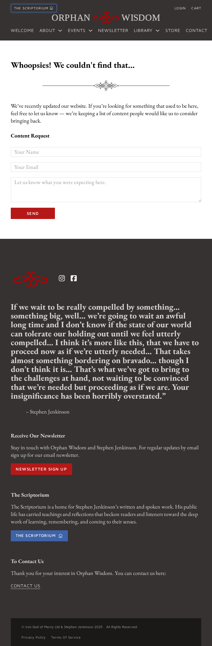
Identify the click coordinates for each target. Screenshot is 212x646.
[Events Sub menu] (90, 30)
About (47, 30)
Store (172, 30)
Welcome (22, 30)
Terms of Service (66, 637)
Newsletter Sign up (41, 469)
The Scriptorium (36, 535)
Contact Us (25, 585)
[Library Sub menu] (157, 30)
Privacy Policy (34, 637)
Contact (196, 30)
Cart (196, 8)
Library (143, 30)
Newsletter (113, 30)
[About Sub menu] (60, 30)
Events (77, 30)
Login (180, 8)
